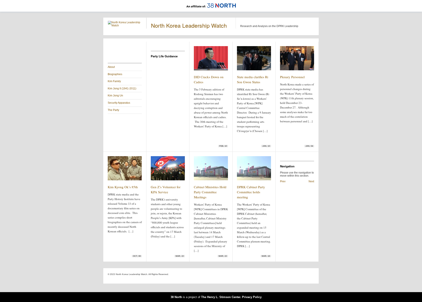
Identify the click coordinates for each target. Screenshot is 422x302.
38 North (176, 297)
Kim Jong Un (115, 95)
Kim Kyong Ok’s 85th (123, 187)
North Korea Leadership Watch (189, 25)
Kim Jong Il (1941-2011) (122, 88)
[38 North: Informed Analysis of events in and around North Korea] (211, 10)
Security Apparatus (119, 102)
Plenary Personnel (292, 77)
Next (311, 181)
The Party (113, 110)
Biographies (115, 74)
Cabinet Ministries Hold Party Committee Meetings (210, 192)
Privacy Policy (252, 297)
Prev (283, 181)
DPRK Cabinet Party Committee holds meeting (251, 192)
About (111, 67)
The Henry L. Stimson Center (220, 297)
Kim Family (114, 81)
